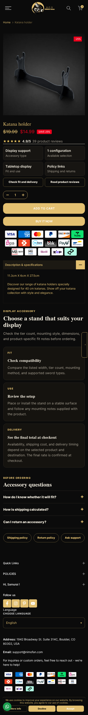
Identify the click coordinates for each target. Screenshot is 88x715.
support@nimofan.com (27, 652)
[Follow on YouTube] (33, 603)
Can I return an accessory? (24, 522)
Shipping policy (17, 537)
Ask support (73, 537)
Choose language (17, 613)
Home (7, 22)
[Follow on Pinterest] (24, 603)
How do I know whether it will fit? (29, 497)
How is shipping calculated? (26, 509)
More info (15, 708)
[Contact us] (7, 706)
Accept (70, 708)
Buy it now (44, 221)
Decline (42, 708)
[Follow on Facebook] (7, 603)
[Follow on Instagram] (16, 603)
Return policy (46, 537)
